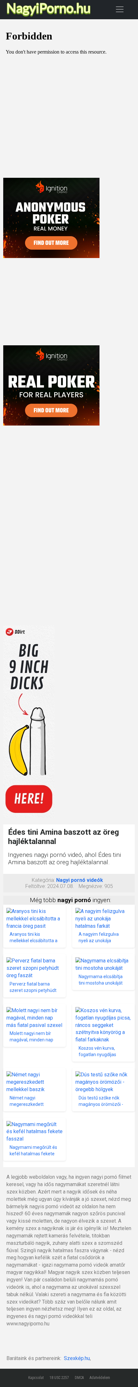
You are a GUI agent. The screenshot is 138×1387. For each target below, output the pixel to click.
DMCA (79, 1377)
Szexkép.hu (77, 1358)
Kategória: (43, 880)
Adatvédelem (100, 1377)
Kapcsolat (36, 1377)
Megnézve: (91, 886)
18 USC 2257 (59, 1377)
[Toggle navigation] (119, 9)
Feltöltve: (35, 886)
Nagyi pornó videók (79, 880)
